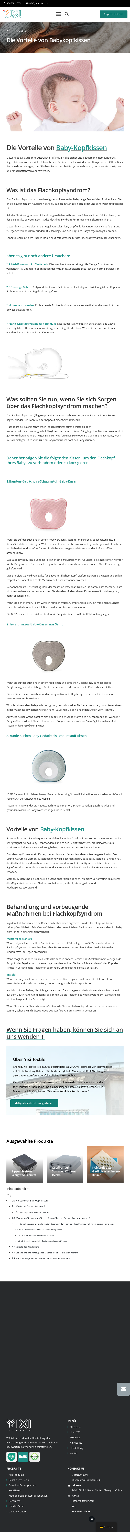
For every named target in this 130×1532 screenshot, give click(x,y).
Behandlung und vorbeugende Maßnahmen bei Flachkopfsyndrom (47, 1252)
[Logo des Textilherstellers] (12, 14)
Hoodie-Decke (16, 1506)
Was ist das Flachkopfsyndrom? (30, 1206)
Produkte (75, 1437)
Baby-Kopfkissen (81, 147)
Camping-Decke (18, 1511)
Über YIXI (75, 1432)
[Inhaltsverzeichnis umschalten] (9, 1196)
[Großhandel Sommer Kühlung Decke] (65, 1164)
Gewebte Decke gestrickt (23, 1485)
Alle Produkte (16, 1474)
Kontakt (74, 1453)
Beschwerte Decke (19, 1480)
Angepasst (76, 1442)
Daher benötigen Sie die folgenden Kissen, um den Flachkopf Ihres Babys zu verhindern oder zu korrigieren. (67, 1224)
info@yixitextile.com (83, 1500)
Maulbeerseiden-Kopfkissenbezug (28, 1495)
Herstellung (76, 1448)
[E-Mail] (123, 1389)
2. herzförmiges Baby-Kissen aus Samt (39, 1235)
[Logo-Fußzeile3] (18, 1425)
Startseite (75, 1427)
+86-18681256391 (82, 1511)
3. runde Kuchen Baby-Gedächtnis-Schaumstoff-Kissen (45, 1241)
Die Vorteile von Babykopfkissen (30, 1200)
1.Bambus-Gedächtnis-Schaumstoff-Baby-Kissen (41, 481)
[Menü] (58, 14)
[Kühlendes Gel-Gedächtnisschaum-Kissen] (105, 1164)
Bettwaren (14, 1500)
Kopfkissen (15, 1490)
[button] (67, 14)
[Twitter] (92, 1519)
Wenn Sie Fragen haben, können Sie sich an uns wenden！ (43, 1258)
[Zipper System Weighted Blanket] (24, 1164)
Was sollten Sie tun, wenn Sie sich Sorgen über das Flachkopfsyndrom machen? (53, 1218)
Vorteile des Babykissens (27, 1246)
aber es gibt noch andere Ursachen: (35, 1212)
